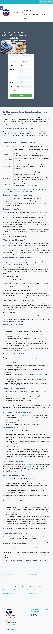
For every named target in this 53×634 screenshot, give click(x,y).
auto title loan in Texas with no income (21, 542)
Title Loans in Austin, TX (34, 574)
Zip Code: (12, 69)
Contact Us (36, 14)
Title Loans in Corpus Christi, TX (8, 578)
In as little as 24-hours (23, 415)
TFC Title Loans (35, 554)
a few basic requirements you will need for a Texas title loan (29, 358)
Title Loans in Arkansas (33, 589)
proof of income (40, 374)
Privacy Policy (46, 609)
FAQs (43, 14)
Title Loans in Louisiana (33, 593)
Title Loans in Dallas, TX (6, 574)
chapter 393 (46, 189)
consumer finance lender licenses (41, 234)
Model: (11, 82)
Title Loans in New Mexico (9, 589)
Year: (11, 73)
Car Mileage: (13, 90)
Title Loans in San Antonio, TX (7, 571)
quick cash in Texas (30, 464)
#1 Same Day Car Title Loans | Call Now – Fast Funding (36, 8)
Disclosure (45, 613)
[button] (1, 8)
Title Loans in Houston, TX (34, 571)
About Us (27, 14)
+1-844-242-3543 (36, 611)
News (26, 18)
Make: (11, 78)
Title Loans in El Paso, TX (34, 578)
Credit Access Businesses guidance (21, 189)
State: (11, 65)
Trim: (11, 86)
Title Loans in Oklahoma (9, 593)
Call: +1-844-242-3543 (46, 2)
